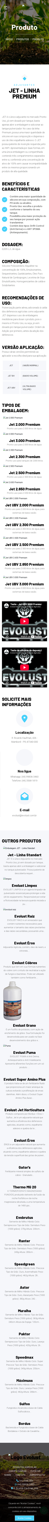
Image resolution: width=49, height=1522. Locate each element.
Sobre (7, 1474)
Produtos (22, 39)
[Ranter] (24, 1234)
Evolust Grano (24, 1025)
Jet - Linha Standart (24, 855)
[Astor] (24, 1280)
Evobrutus (24, 1217)
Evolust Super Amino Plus (24, 1079)
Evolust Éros (24, 943)
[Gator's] (24, 1160)
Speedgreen (24, 1264)
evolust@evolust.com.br (24, 815)
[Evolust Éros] (24, 936)
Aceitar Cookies (24, 1518)
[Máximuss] (24, 1373)
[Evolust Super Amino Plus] (24, 1072)
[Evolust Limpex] (24, 878)
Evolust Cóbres (24, 962)
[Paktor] (24, 1327)
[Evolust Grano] (24, 1000)
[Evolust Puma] (24, 1045)
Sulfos (24, 1404)
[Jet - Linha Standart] (24, 848)
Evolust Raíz (25, 916)
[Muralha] (24, 1304)
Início (9, 39)
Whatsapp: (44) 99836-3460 (24, 776)
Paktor (24, 1334)
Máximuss (24, 1380)
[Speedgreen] (24, 1257)
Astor (24, 1287)
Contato (20, 1474)
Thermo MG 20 (24, 1187)
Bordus (24, 1423)
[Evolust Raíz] (24, 909)
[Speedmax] (24, 1350)
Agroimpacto (37, 1474)
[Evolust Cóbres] (24, 956)
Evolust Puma (24, 1052)
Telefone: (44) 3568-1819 (24, 780)
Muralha (24, 1310)
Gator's (24, 1167)
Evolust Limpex (24, 885)
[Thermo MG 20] (24, 1180)
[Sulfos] (24, 1397)
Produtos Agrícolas (24, 1467)
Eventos (36, 1470)
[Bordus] (24, 1417)
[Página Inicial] (27, 7)
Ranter (24, 1241)
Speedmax (24, 1357)
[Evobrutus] (24, 1211)
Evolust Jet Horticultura (24, 1110)
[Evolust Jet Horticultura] (24, 1103)
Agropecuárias (17, 1470)
